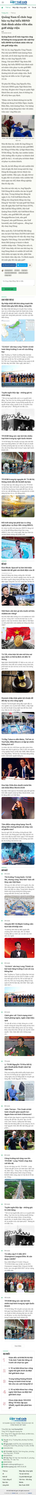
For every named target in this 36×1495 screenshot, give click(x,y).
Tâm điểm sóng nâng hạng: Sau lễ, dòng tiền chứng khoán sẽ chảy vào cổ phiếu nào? (17, 826)
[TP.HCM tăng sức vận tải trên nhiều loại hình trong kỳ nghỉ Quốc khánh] (18, 463)
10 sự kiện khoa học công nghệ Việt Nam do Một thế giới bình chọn (21, 1392)
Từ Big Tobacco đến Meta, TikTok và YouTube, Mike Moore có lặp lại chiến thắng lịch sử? (18, 741)
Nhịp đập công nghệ (19, 7)
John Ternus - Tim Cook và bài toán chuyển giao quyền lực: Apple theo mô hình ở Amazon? (18, 1111)
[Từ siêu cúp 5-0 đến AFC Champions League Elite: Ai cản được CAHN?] (19, 1282)
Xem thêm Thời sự (8, 299)
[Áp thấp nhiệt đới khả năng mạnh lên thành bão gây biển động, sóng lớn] (18, 330)
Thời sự (7, 7)
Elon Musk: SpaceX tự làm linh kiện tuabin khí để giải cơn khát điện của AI (18, 569)
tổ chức (17, 270)
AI (29, 7)
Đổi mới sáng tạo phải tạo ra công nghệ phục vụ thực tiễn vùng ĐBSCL (17, 524)
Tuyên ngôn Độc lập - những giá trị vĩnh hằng (17, 394)
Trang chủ (5, 13)
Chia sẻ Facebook (9, 265)
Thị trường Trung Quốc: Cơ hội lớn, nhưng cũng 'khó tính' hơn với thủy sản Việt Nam (19, 879)
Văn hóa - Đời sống (25, 1479)
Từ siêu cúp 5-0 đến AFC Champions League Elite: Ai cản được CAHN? (18, 1256)
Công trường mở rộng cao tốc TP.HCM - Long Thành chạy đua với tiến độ (18, 1160)
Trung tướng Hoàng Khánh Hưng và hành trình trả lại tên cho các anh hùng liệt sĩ (21, 1381)
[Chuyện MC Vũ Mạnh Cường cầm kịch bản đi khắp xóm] (19, 948)
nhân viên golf (23, 273)
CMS (15, 1493)
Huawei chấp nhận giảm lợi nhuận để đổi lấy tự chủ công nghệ (17, 699)
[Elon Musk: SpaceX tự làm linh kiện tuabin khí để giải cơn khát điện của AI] (18, 595)
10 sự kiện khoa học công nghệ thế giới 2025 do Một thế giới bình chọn (21, 1370)
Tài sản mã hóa (24, 1474)
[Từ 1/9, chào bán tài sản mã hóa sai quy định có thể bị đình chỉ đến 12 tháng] (18, 682)
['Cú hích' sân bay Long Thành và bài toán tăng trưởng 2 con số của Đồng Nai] (18, 376)
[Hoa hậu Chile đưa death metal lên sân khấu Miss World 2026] (18, 808)
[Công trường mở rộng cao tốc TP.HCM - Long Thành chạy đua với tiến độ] (19, 1189)
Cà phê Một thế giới (25, 1477)
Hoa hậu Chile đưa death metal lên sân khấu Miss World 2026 (17, 786)
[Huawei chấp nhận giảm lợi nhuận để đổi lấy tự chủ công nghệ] (18, 723)
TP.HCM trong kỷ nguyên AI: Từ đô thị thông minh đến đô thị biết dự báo (18, 480)
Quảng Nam (8, 270)
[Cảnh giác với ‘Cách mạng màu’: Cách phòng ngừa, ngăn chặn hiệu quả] (19, 1046)
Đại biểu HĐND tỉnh (10, 273)
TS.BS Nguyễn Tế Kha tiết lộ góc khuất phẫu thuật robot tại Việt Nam (18, 1066)
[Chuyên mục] (3, 2)
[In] (30, 265)
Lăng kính (6, 1485)
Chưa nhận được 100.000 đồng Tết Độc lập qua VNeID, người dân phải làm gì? (20, 1404)
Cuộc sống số (7, 1479)
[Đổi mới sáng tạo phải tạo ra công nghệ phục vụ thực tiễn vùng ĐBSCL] (18, 547)
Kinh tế (5, 1477)
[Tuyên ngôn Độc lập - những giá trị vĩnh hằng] (18, 420)
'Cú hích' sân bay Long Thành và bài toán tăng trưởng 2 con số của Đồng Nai (17, 349)
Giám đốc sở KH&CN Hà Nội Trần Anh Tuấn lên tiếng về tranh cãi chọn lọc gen (21, 1360)
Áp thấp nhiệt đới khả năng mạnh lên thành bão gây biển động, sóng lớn (17, 304)
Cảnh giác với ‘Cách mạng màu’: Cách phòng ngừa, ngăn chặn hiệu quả (19, 1017)
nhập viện (8, 275)
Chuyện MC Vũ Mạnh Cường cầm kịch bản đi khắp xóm (18, 925)
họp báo (24, 270)
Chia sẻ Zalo (22, 265)
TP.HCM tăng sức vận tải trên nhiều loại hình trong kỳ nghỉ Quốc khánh (17, 437)
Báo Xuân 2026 (24, 1485)
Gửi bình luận (9, 289)
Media (21, 1482)
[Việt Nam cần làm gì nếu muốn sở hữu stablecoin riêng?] (18, 638)
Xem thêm (18, 1346)
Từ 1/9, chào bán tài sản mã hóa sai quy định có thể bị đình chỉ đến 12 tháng (17, 656)
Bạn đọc (5, 1482)
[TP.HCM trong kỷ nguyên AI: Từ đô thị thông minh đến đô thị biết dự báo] (18, 506)
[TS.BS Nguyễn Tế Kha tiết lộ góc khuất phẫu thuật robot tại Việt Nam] (19, 1091)
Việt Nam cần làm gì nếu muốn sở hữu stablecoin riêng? (18, 612)
